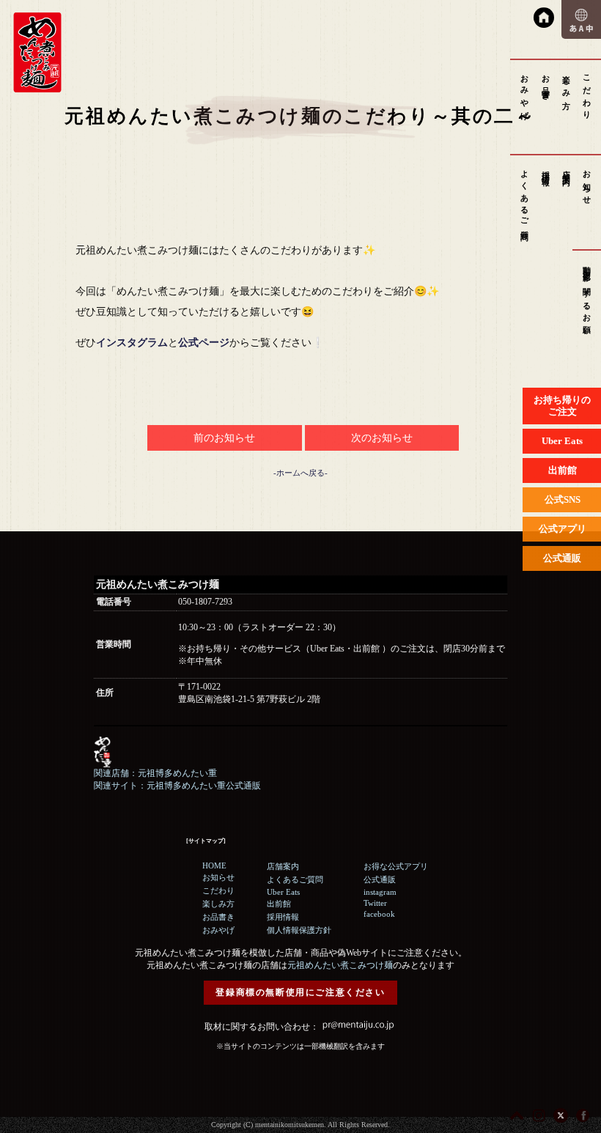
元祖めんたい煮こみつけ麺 (340, 965)
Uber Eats (283, 891)
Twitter (375, 902)
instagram (380, 891)
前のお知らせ (224, 437)
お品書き (546, 83)
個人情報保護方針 (299, 930)
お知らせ (587, 183)
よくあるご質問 (524, 196)
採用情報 (546, 169)
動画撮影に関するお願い (587, 296)
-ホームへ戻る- (300, 472)
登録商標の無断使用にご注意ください (300, 992)
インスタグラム (132, 342)
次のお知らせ (382, 437)
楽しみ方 (566, 83)
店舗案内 (566, 169)
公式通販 (380, 879)
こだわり (587, 93)
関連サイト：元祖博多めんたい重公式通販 (177, 785)
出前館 (279, 903)
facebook (379, 913)
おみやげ (524, 93)
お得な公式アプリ (396, 866)
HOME (214, 865)
